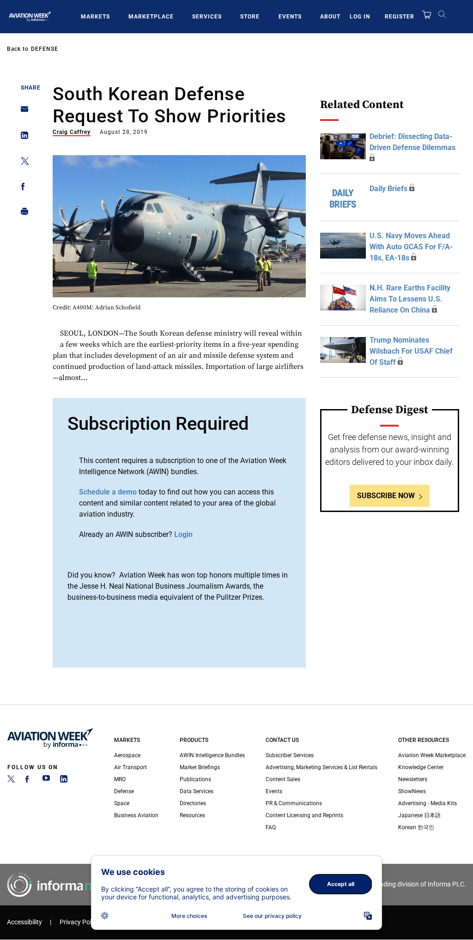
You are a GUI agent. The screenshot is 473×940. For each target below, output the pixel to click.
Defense (44, 49)
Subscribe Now (386, 495)
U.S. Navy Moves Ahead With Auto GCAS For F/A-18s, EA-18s (411, 246)
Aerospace (127, 755)
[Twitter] (11, 780)
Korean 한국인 (416, 827)
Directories (193, 803)
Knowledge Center (420, 767)
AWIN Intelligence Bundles (212, 755)
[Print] (22, 213)
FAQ (271, 827)
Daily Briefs (388, 188)
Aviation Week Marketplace (432, 755)
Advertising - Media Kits (427, 803)
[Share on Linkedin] (22, 137)
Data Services (196, 791)
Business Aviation (136, 815)
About (330, 16)
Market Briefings (200, 767)
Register (399, 16)
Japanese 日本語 (419, 815)
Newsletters (412, 779)
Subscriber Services (290, 755)
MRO (120, 779)
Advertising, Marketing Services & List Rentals (321, 767)
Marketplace (151, 16)
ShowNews (412, 791)
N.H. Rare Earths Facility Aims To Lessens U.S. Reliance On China (410, 298)
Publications (195, 779)
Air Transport (130, 767)
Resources (192, 815)
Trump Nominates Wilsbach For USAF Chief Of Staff (411, 351)
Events (290, 16)
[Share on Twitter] (22, 163)
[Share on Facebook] (22, 188)
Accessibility (24, 922)
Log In (360, 16)
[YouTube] (46, 780)
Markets (95, 16)
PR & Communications (294, 803)
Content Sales (283, 779)
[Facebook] (28, 780)
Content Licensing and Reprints (304, 815)
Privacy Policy (79, 922)
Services (207, 16)
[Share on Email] (22, 112)
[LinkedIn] (63, 780)
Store (250, 16)
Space (121, 803)
